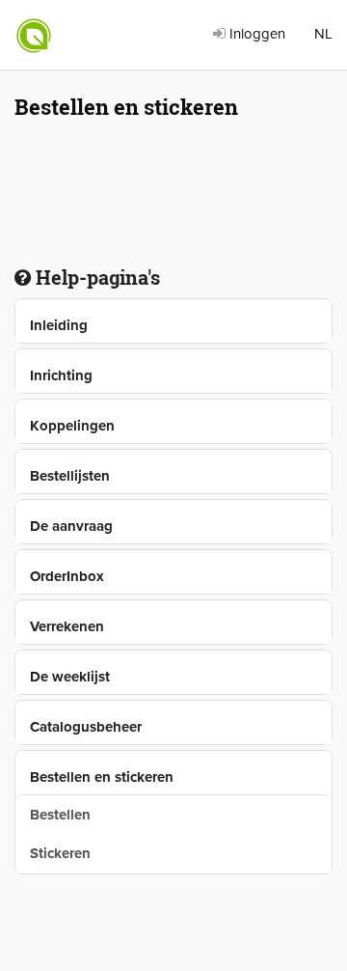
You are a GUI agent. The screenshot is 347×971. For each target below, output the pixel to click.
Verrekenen (67, 626)
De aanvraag (71, 526)
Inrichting (61, 375)
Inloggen (255, 33)
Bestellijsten (70, 476)
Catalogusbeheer (86, 726)
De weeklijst (70, 676)
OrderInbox (67, 576)
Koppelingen (72, 425)
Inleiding (59, 325)
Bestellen (60, 814)
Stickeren (60, 853)
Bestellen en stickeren (102, 777)
